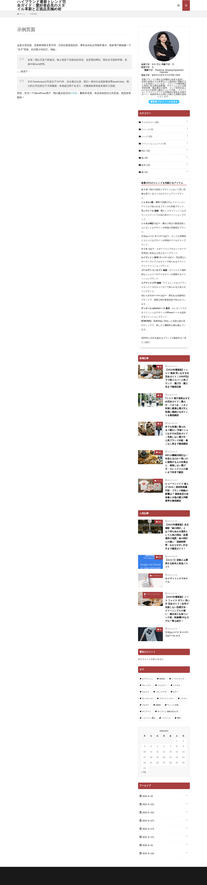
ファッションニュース (153, 144)
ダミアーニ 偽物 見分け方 (167, 711)
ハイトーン (166, 718)
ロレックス (146, 685)
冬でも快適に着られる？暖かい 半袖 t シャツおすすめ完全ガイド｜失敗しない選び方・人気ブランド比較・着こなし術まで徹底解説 (176, 435)
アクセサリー (150, 122)
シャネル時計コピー (150, 223)
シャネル (176, 685)
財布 (145, 165)
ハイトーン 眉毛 (148, 718)
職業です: (149, 70)
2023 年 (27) (148, 821)
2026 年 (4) (147, 796)
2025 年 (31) (148, 804)
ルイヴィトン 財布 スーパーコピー (157, 257)
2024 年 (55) (148, 813)
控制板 (73, 93)
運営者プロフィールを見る (164, 102)
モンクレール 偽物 (150, 211)
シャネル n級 (147, 202)
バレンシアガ (161, 692)
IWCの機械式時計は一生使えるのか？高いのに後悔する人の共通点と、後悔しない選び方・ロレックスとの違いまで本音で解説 (176, 464)
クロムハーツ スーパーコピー (155, 236)
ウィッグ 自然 (173, 705)
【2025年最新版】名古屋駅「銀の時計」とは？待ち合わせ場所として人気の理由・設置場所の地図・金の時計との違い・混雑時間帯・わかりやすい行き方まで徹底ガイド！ (177, 537)
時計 (145, 151)
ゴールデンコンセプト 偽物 (154, 270)
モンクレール (147, 698)
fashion (162, 679)
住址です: (145, 75)
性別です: (145, 67)
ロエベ (175, 692)
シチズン (183, 698)
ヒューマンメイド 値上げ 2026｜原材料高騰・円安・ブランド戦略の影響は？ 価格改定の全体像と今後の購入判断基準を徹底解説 (177, 492)
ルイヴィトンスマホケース (176, 580)
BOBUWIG (146, 321)
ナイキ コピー (147, 249)
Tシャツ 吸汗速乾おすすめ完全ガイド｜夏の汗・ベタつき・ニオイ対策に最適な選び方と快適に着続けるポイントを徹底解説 (177, 407)
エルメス (145, 692)
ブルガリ (145, 705)
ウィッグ (147, 130)
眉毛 (179, 718)
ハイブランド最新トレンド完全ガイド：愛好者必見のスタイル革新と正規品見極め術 (41, 5)
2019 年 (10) (148, 854)
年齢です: (166, 64)
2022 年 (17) (148, 829)
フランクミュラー (166, 698)
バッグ (146, 137)
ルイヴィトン (147, 679)
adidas (158, 705)
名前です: (145, 64)
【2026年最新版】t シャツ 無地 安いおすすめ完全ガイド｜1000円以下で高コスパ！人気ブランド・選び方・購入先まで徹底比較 (177, 378)
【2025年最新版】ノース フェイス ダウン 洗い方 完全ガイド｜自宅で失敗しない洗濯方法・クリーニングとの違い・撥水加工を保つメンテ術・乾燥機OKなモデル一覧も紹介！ (177, 609)
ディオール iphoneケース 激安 (155, 308)
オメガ (144, 190)
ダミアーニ (146, 711)
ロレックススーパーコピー (154, 296)
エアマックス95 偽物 (151, 283)
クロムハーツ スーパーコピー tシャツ (177, 634)
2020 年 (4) (147, 845)
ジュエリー (162, 685)
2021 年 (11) (148, 837)
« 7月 (143, 772)
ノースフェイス (178, 679)
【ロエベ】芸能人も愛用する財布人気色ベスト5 (176, 563)
